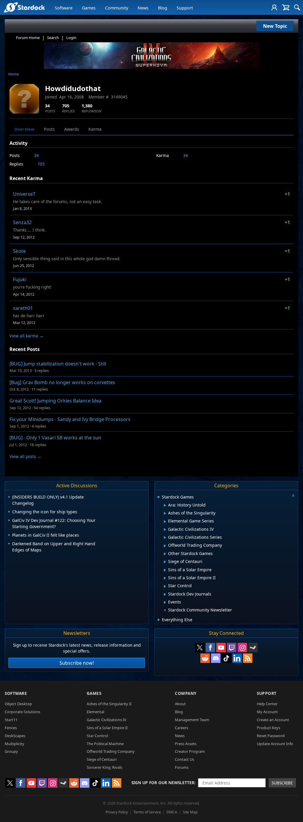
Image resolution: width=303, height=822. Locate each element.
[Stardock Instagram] (242, 647)
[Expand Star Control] (165, 586)
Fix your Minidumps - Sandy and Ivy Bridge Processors (69, 419)
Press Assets (185, 743)
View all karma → (26, 336)
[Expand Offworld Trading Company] (165, 545)
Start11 (11, 719)
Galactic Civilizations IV (106, 719)
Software (63, 8)
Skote (19, 251)
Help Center (267, 703)
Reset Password (271, 735)
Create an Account (273, 719)
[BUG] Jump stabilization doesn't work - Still (57, 363)
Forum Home (28, 37)
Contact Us (184, 759)
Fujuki (19, 279)
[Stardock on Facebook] (210, 647)
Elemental (95, 711)
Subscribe (282, 783)
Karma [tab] (94, 129)
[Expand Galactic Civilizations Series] (165, 537)
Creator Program (190, 751)
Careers (181, 727)
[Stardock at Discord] (215, 658)
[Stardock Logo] (24, 7)
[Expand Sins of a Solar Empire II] (165, 578)
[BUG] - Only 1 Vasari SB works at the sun (55, 437)
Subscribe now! (76, 663)
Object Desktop (18, 703)
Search (53, 37)
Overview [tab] (24, 129)
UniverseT (24, 194)
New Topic (275, 26)
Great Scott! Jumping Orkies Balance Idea (55, 400)
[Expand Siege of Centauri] (165, 561)
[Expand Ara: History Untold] (165, 505)
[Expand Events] (165, 602)
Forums (181, 767)
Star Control (97, 735)
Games (89, 8)
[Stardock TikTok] (226, 658)
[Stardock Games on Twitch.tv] (231, 647)
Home (13, 74)
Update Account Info (275, 743)
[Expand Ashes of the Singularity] (165, 513)
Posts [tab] (49, 129)
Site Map (190, 812)
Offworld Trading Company (111, 751)
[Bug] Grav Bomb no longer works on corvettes (62, 382)
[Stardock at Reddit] (205, 658)
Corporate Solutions (22, 711)
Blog (162, 8)
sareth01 (23, 308)
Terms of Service (147, 812)
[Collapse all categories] (293, 496)
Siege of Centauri (102, 759)
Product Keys (268, 727)
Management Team (192, 719)
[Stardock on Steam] (253, 647)
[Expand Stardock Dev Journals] (165, 594)
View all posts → (25, 456)
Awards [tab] (71, 129)
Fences (11, 727)
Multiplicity (14, 743)
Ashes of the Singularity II (109, 703)
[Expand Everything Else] (159, 619)
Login (71, 37)
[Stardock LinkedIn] (237, 658)
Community (116, 8)
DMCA (172, 812)
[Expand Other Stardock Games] (165, 553)
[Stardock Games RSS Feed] (247, 658)
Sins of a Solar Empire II (107, 727)
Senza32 (22, 222)
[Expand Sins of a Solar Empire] (165, 570)
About (180, 703)
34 (36, 155)
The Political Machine (105, 743)
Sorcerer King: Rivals (104, 767)
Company (185, 693)
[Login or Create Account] (274, 7)
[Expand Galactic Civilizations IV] (165, 529)
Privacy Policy (117, 812)
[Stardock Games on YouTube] (221, 647)
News (143, 8)
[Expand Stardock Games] (158, 497)
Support (185, 8)
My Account (267, 711)
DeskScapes (15, 735)
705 (41, 164)
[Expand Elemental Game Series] (165, 521)
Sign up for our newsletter (162, 782)
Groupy (11, 751)
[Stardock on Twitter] (199, 647)
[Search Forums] (297, 7)
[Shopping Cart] (285, 7)
